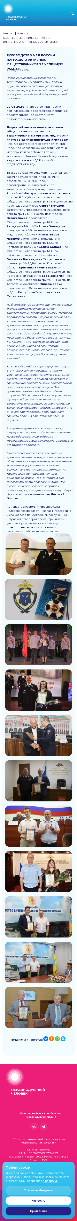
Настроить (38, 1200)
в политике (50, 1180)
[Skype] (63, 1038)
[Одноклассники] (51, 1038)
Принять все (38, 1211)
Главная (8, 33)
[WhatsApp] (57, 1038)
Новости (22, 33)
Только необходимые (38, 1190)
